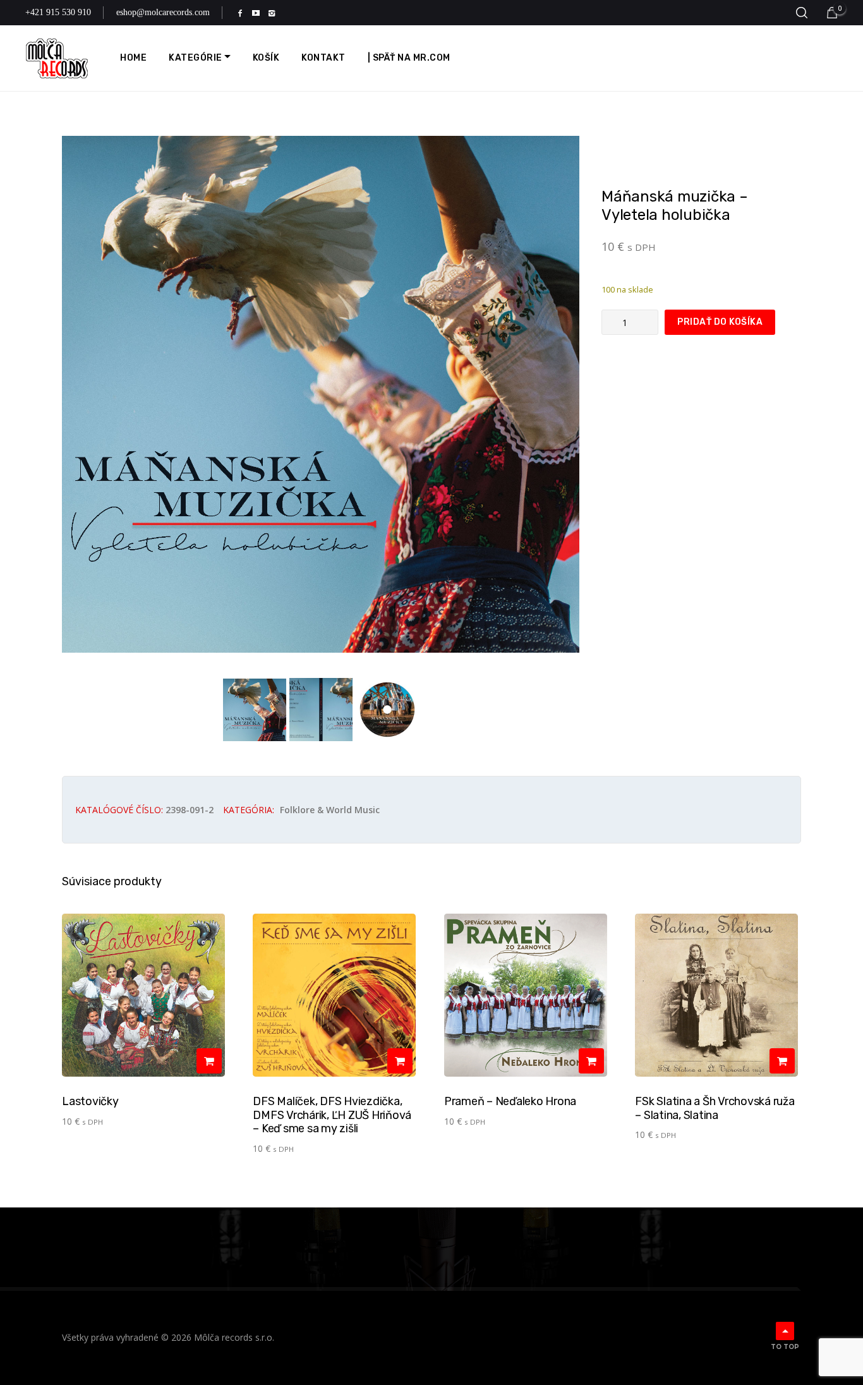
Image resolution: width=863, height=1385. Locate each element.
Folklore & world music (330, 810)
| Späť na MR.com (409, 57)
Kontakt (323, 57)
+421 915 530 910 (58, 12)
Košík (266, 57)
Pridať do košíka (720, 322)
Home (133, 57)
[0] (832, 12)
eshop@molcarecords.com (163, 12)
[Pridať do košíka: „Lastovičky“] (209, 1061)
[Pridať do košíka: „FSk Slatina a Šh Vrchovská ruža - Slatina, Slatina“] (782, 1061)
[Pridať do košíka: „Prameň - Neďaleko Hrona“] (591, 1061)
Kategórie (195, 57)
